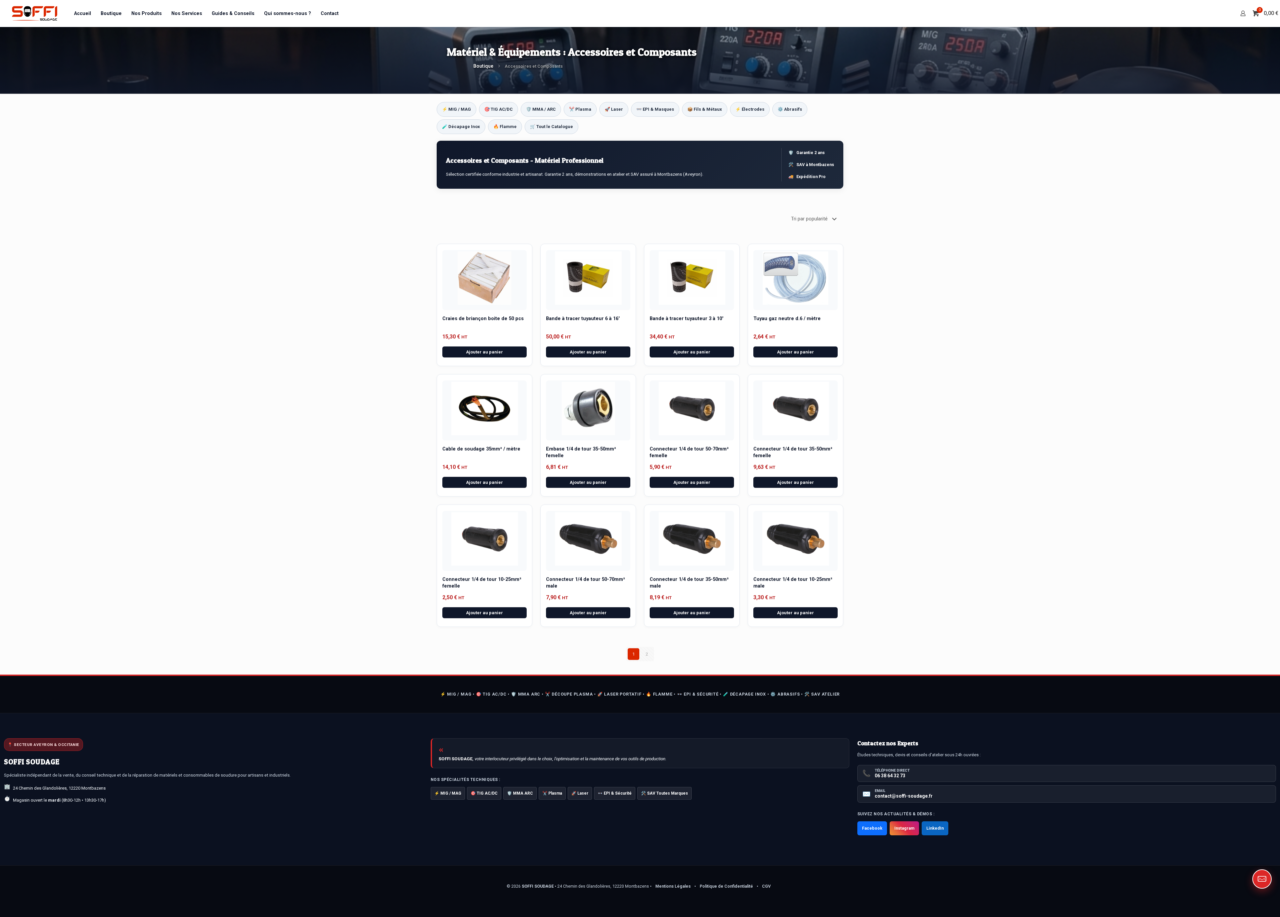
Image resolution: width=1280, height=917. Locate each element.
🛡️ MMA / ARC (541, 109)
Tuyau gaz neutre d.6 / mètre (787, 318)
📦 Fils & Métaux (704, 109)
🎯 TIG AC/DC (498, 109)
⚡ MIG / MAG (456, 109)
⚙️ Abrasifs (790, 109)
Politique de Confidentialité (726, 886)
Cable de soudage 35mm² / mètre (481, 449)
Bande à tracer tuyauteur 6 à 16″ (583, 318)
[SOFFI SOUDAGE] (34, 13)
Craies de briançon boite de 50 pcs (483, 318)
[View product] (515, 272)
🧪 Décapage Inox (461, 126)
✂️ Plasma (580, 109)
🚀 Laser (614, 109)
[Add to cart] (515, 257)
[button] (1262, 879)
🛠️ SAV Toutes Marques (664, 793)
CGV (766, 886)
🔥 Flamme (505, 126)
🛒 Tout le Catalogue (551, 126)
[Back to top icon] (1248, 903)
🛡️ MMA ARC (520, 793)
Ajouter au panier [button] (484, 351)
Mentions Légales (673, 886)
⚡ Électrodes (749, 109)
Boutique (483, 66)
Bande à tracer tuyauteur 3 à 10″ (686, 318)
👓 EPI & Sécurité (615, 793)
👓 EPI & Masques (655, 109)
